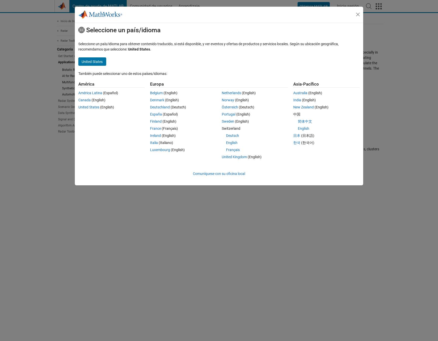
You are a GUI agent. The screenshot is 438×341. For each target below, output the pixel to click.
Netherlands (231, 93)
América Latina (90, 93)
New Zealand (303, 107)
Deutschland (160, 107)
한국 (296, 143)
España (156, 114)
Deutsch (232, 136)
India (297, 100)
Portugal (228, 114)
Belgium (156, 93)
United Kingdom (234, 157)
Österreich (230, 107)
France (155, 128)
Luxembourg (160, 150)
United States (88, 107)
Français (233, 150)
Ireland (155, 136)
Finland (156, 121)
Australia (300, 93)
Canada (84, 100)
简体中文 (305, 121)
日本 (296, 136)
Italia (154, 143)
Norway (228, 100)
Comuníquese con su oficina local (219, 174)
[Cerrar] (357, 14)
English (232, 143)
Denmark (157, 100)
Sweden (228, 121)
